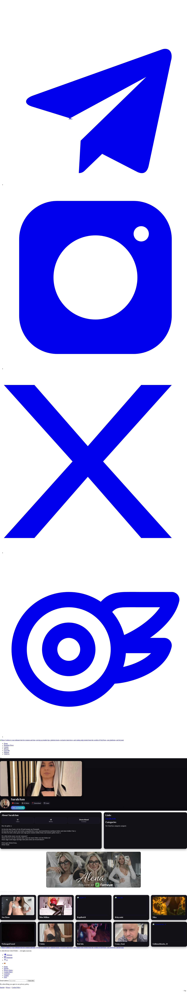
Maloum (6, 752)
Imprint (6, 968)
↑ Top (184, 990)
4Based (6, 749)
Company (7, 974)
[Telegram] (95, 185)
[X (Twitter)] (95, 553)
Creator (6, 747)
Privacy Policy (8, 970)
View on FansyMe (18, 807)
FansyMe (7, 750)
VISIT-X (6, 754)
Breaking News (9, 745)
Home (6, 743)
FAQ (5, 977)
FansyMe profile (110, 818)
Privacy (8, 987)
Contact (6, 975)
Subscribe (31, 980)
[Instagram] (95, 369)
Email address (4, 980)
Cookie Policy (8, 972)
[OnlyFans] (95, 737)
